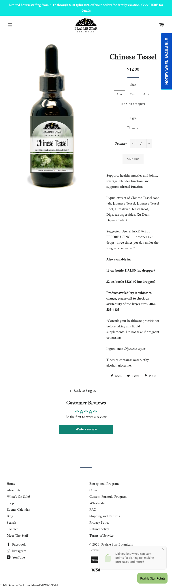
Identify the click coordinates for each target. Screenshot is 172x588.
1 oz (119, 94)
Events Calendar (18, 509)
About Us (13, 490)
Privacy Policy (99, 522)
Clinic (93, 490)
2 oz (133, 94)
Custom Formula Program (108, 496)
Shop (10, 503)
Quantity (120, 143)
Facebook (18, 544)
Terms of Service (101, 535)
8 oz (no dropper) (133, 104)
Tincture (132, 127)
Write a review (86, 429)
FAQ (92, 509)
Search (11, 522)
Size (133, 84)
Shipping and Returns (104, 516)
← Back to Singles (83, 390)
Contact (12, 529)
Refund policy (99, 529)
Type (133, 118)
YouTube (18, 557)
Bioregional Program (104, 483)
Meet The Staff (17, 535)
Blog (10, 516)
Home (11, 483)
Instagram (18, 551)
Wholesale (97, 503)
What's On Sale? (18, 496)
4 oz (146, 94)
